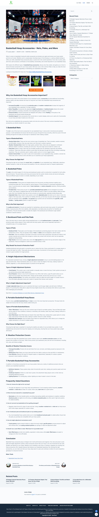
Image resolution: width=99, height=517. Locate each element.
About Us (28, 505)
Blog (84, 2)
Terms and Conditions (53, 505)
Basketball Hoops (30, 51)
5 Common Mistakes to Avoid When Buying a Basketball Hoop (28, 293)
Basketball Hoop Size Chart (16, 458)
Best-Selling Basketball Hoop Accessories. (40, 72)
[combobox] (80, 11)
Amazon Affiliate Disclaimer (66, 505)
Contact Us (35, 505)
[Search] (92, 2)
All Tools (79, 2)
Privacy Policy (42, 505)
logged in (33, 494)
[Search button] (91, 11)
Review (88, 2)
